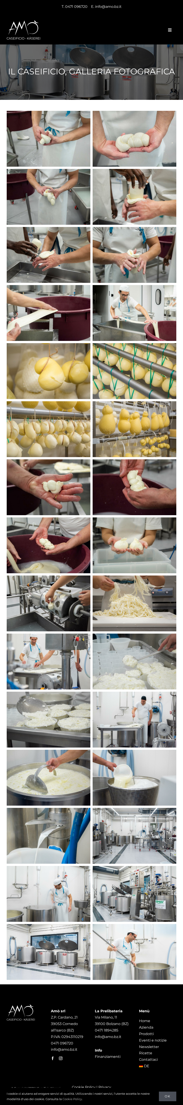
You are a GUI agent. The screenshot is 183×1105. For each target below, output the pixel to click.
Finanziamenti (108, 1057)
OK (168, 1096)
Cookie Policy (84, 1087)
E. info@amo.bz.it (106, 6)
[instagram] (60, 1058)
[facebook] (52, 1058)
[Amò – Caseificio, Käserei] (23, 22)
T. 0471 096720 (74, 6)
